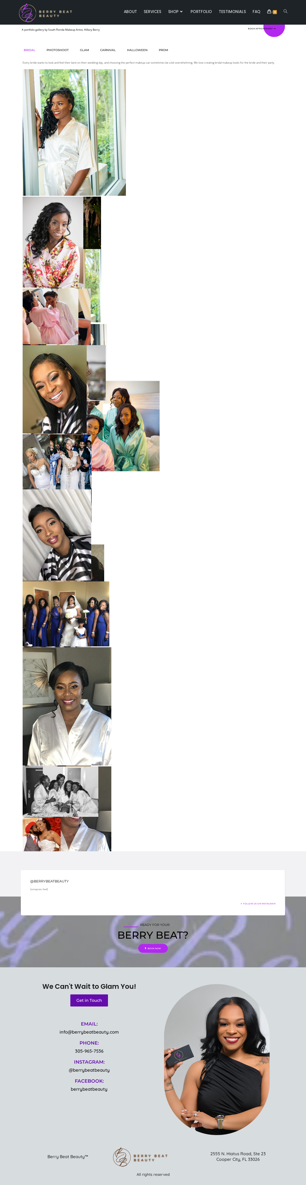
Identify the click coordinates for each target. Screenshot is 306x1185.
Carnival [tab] (108, 50)
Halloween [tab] (137, 50)
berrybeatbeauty (89, 1089)
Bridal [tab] (29, 50)
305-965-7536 (89, 1051)
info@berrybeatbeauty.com (89, 1032)
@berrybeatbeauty (89, 1070)
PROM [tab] (163, 50)
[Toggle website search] (285, 11)
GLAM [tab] (84, 50)
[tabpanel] (151, 441)
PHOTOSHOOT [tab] (58, 50)
